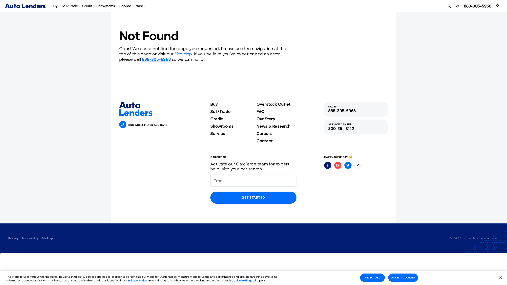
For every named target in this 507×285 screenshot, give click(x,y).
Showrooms (105, 6)
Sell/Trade (70, 6)
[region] (253, 278)
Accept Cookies (403, 277)
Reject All (372, 277)
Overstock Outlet (273, 104)
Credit (87, 6)
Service (125, 6)
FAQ (260, 111)
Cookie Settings (242, 280)
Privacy (13, 238)
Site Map (183, 54)
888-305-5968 (477, 6)
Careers (264, 133)
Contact (264, 140)
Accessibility (30, 238)
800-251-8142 (341, 128)
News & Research (273, 126)
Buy (54, 6)
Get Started (253, 198)
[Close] (500, 277)
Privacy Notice (137, 280)
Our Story (265, 119)
